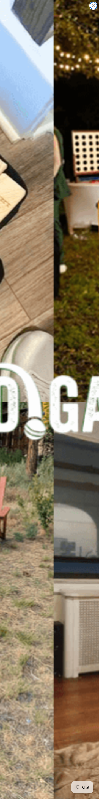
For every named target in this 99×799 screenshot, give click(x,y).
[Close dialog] (93, 5)
